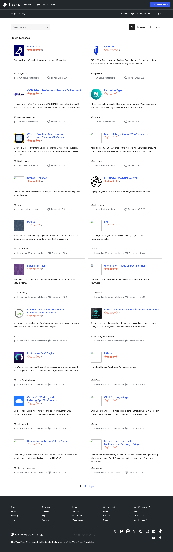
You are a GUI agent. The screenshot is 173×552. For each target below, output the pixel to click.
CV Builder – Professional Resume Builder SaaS (54, 90)
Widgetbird (33, 46)
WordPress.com (142, 507)
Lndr (106, 221)
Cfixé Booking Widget (116, 397)
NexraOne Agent (114, 90)
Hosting (14, 515)
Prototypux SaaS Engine (41, 353)
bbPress (139, 515)
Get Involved (109, 507)
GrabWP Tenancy (37, 178)
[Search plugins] (47, 27)
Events (106, 511)
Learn (74, 507)
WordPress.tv (79, 520)
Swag (107, 520)
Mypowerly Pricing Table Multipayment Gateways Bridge (122, 443)
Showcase (46, 507)
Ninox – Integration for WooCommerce (126, 134)
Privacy (14, 520)
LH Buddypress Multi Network (121, 178)
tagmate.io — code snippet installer (124, 265)
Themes (45, 511)
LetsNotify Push (36, 265)
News (13, 511)
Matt (137, 511)
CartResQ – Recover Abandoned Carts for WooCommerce (46, 311)
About (13, 507)
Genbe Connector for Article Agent (47, 441)
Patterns (45, 520)
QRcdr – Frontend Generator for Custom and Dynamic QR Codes (45, 136)
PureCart (32, 221)
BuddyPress (140, 520)
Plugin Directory (18, 13)
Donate (107, 515)
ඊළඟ (91, 486)
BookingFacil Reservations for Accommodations (131, 309)
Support (76, 511)
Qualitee (109, 46)
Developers (77, 515)
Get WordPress (160, 5)
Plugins (45, 515)
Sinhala (40, 535)
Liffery (108, 353)
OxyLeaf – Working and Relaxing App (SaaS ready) (42, 399)
